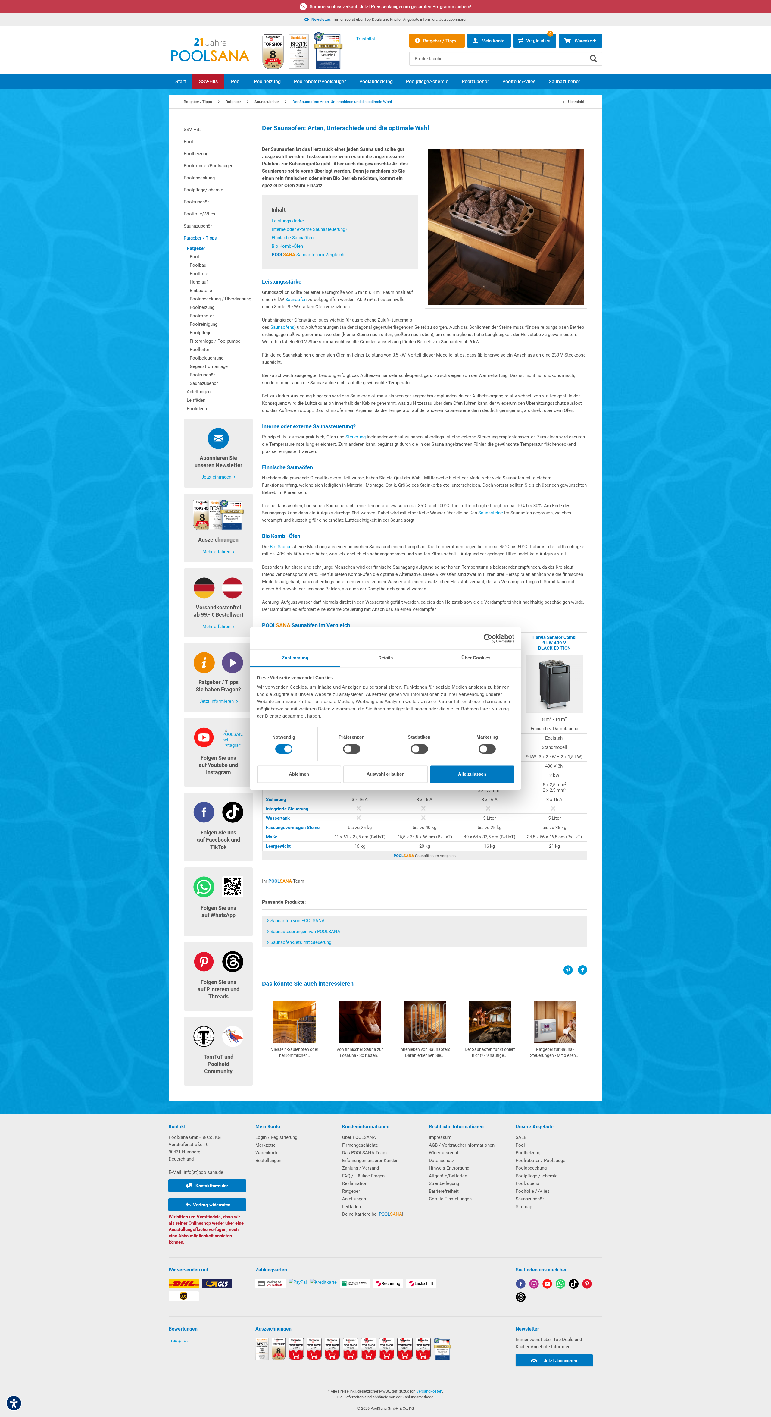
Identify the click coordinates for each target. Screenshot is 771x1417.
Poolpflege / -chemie (536, 1176)
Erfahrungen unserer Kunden (370, 1160)
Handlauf (199, 282)
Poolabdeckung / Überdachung (220, 299)
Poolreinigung (203, 324)
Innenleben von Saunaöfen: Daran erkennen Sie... (424, 1052)
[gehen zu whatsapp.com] (560, 1285)
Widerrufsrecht (443, 1152)
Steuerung (355, 437)
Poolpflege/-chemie (203, 190)
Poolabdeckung (199, 178)
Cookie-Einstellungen (450, 1199)
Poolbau (198, 265)
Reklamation (354, 1183)
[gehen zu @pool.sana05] (521, 1298)
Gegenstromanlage (209, 366)
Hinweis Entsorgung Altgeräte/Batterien (449, 1172)
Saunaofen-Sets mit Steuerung (300, 942)
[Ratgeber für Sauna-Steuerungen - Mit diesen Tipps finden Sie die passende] (554, 1022)
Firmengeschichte (360, 1145)
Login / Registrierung (276, 1137)
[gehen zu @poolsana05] (574, 1285)
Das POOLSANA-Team (364, 1152)
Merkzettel (266, 1145)
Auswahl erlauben (385, 774)
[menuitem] (505, 54)
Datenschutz (441, 1160)
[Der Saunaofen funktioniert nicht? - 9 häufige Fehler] (489, 1022)
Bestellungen (268, 1160)
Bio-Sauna (280, 546)
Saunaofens (282, 327)
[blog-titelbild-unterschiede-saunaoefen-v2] (506, 227)
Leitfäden (196, 400)
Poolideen (197, 408)
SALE (521, 1137)
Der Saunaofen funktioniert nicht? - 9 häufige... (490, 1052)
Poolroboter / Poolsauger (541, 1160)
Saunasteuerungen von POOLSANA (305, 931)
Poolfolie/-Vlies (199, 214)
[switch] (351, 749)
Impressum (440, 1137)
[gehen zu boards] (587, 1285)
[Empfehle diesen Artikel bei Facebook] (582, 970)
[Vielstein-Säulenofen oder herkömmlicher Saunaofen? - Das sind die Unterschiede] (294, 1022)
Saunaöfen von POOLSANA (297, 920)
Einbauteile (201, 290)
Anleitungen (199, 391)
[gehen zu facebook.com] (521, 1285)
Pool (188, 141)
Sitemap (524, 1206)
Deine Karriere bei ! (372, 1214)
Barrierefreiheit (444, 1191)
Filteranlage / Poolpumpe (215, 341)
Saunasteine (490, 513)
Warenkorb (266, 1152)
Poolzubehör (196, 202)
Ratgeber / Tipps (200, 238)
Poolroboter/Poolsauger (208, 165)
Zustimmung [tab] (295, 657)
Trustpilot (178, 1340)
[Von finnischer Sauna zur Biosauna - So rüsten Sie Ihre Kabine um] (359, 1022)
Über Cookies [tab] (475, 657)
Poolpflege (200, 332)
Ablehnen (299, 774)
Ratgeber (196, 248)
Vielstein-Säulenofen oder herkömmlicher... (294, 1052)
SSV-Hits (193, 129)
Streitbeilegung (444, 1183)
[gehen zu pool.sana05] (534, 1285)
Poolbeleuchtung (206, 358)
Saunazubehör (198, 226)
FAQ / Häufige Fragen (363, 1176)
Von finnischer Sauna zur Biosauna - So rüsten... (359, 1052)
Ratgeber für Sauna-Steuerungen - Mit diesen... (554, 1052)
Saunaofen (296, 299)
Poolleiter (199, 349)
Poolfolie (199, 273)
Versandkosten (429, 1391)
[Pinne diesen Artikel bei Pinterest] (570, 970)
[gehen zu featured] (547, 1285)
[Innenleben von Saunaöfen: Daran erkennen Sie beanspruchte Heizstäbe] (424, 1022)
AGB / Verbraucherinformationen (462, 1145)
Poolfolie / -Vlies (533, 1191)
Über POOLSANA (359, 1137)
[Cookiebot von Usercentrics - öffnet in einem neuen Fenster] (488, 638)
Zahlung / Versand (360, 1168)
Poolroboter (202, 316)
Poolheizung (196, 153)
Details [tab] (385, 657)
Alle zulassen (472, 774)
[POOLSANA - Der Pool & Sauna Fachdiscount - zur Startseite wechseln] (210, 50)
